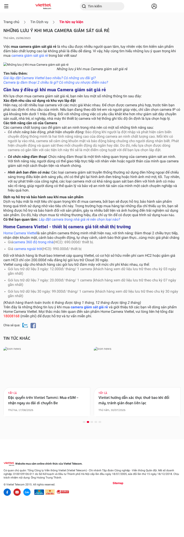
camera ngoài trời (28, 249)
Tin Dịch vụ (39, 22)
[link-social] (39, 492)
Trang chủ (11, 22)
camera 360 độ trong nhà (33, 242)
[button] (84, 422)
